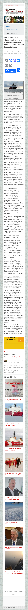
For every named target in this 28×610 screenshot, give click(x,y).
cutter (12, 357)
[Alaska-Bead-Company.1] (14, 19)
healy (15, 357)
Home (8, 26)
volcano (20, 357)
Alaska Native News (11, 607)
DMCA (17, 593)
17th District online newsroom (11, 50)
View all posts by (9, 371)
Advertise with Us (9, 589)
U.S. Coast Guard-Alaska (11, 29)
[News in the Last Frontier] (14, 10)
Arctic (8, 357)
